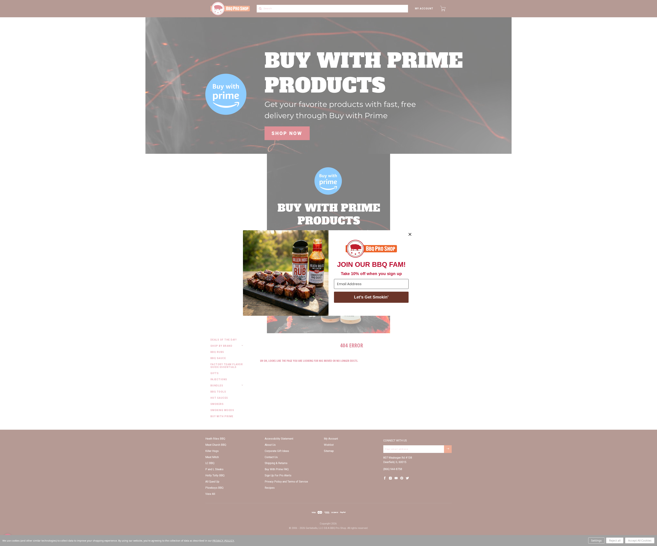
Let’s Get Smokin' (371, 297)
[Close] (410, 234)
